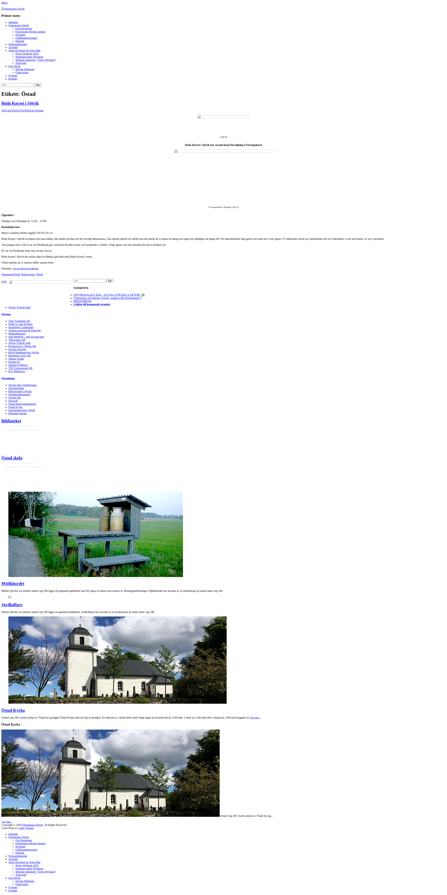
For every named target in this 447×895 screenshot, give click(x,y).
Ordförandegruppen (26, 37)
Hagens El (14, 361)
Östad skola (21, 72)
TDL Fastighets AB (19, 321)
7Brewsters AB (16, 339)
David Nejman (35, 110)
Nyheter (12, 75)
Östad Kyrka (15, 407)
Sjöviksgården (16, 388)
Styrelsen (20, 34)
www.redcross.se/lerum (25, 268)
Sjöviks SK (14, 397)
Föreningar (7, 274)
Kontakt (12, 78)
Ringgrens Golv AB (19, 355)
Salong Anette (16, 358)
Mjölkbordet (12, 583)
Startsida (13, 22)
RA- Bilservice (16, 371)
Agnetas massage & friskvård (24, 330)
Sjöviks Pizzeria (17, 349)
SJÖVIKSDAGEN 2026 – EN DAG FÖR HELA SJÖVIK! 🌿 (109, 294)
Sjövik (39, 274)
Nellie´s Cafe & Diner (20, 324)
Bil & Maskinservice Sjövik (23, 352)
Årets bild (20, 63)
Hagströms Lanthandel (20, 327)
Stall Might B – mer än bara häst (26, 336)
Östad (16, 274)
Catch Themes (26, 828)
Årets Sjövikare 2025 (27, 53)
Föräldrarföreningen (19, 394)
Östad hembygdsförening (22, 403)
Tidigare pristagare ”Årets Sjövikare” (35, 59)
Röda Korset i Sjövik (20, 103)
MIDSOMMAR (82, 301)
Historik (19, 41)
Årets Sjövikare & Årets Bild (24, 50)
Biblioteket (11, 421)
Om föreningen (23, 28)
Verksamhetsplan (17, 44)
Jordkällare (12, 604)
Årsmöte (13, 47)
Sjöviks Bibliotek (24, 69)
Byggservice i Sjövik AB (22, 346)
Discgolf (13, 400)
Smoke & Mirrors (18, 365)
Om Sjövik (14, 66)
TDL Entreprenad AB (20, 368)
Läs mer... (255, 717)
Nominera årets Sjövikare (29, 56)
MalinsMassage (16, 333)
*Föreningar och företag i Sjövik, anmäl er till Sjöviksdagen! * (107, 298)
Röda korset (28, 274)
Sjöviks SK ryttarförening (22, 385)
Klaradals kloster (17, 413)
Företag (6, 314)
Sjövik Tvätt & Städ (19, 307)
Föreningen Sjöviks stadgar (30, 31)
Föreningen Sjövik (18, 25)
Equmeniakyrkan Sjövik (21, 410)
